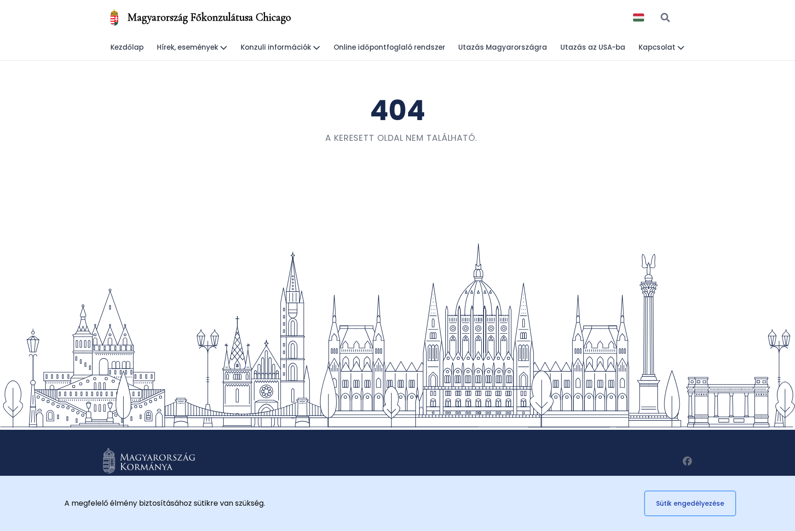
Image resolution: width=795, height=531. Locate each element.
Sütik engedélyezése (690, 503)
